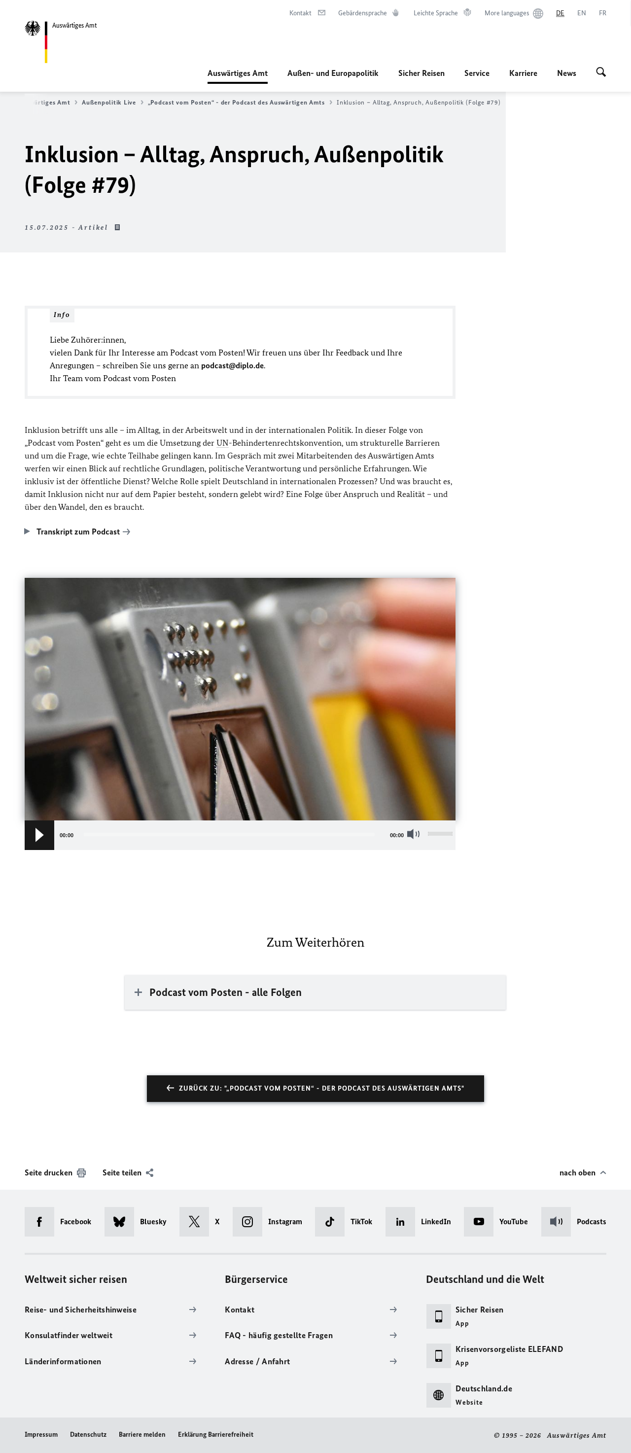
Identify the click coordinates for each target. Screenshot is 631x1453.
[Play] (39, 835)
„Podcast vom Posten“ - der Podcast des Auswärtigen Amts (236, 102)
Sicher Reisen (421, 73)
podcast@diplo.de (232, 365)
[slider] (442, 835)
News (566, 73)
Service (477, 73)
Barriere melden (142, 1434)
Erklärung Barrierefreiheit (215, 1434)
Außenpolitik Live (109, 102)
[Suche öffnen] (601, 73)
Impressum (41, 1434)
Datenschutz (88, 1434)
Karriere (523, 73)
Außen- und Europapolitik (333, 73)
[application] (240, 835)
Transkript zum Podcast (78, 531)
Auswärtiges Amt (238, 76)
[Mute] (415, 834)
